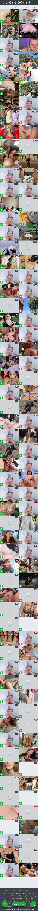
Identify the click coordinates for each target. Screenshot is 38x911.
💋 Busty (33, 896)
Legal (32, 909)
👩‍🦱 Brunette (5, 896)
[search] (33, 904)
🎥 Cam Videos (9, 906)
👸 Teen (25, 893)
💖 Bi (13, 898)
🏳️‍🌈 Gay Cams (29, 898)
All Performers (27, 909)
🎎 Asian (7, 891)
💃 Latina (21, 891)
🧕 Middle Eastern (9, 893)
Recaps (21, 909)
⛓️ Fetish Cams (29, 901)
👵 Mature (18, 893)
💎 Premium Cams (19, 901)
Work (17, 909)
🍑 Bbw (21, 896)
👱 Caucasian (29, 891)
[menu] (5, 904)
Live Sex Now (19, 904)
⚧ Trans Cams (8, 901)
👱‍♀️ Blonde (31, 893)
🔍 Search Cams (28, 906)
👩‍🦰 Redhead (13, 896)
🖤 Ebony (14, 891)
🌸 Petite (26, 896)
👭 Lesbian (8, 898)
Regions (14, 909)
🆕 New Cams (20, 898)
